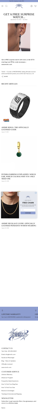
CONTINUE (28, 213)
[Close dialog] (36, 193)
